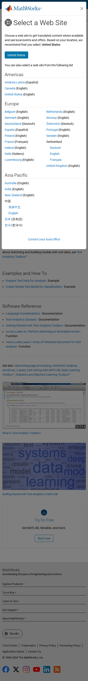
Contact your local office (44, 239)
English (55, 153)
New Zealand (13, 195)
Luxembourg (13, 159)
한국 (8, 225)
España (10, 129)
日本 (8, 219)
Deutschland (13, 123)
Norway (51, 117)
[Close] (82, 9)
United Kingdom (56, 165)
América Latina (15, 82)
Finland (10, 135)
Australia (11, 183)
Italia (8, 153)
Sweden (51, 135)
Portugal (52, 129)
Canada (10, 88)
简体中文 (15, 207)
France (9, 141)
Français (56, 159)
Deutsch (55, 147)
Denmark (11, 117)
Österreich (53, 123)
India (8, 189)
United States (13, 94)
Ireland (9, 147)
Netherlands (54, 111)
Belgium (10, 111)
